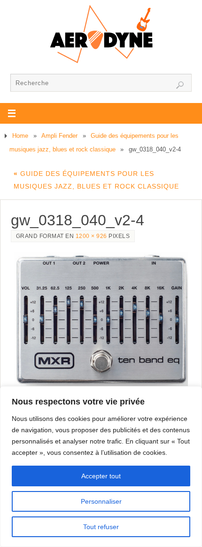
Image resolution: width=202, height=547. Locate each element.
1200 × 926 (91, 236)
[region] (101, 466)
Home (20, 135)
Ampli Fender (59, 135)
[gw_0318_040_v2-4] (101, 319)
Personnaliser (101, 501)
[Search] (180, 85)
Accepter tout (101, 476)
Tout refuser (101, 527)
